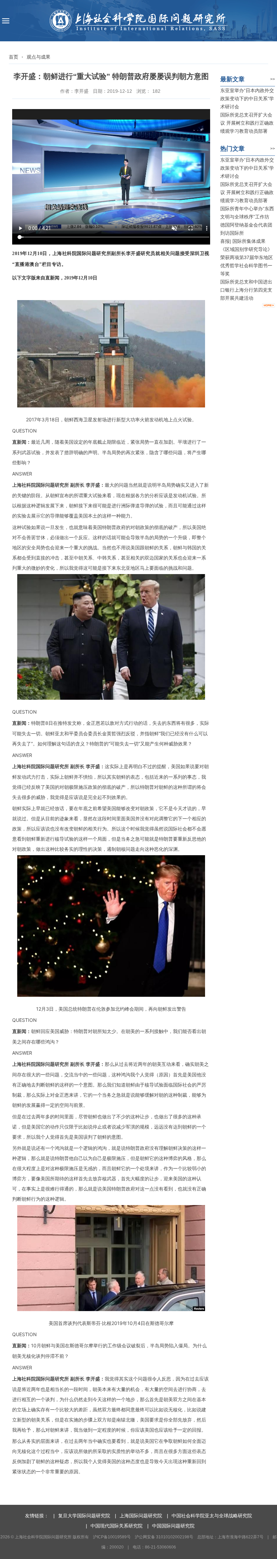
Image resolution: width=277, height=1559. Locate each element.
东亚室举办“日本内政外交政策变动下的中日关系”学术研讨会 (247, 98)
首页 (13, 57)
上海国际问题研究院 (141, 1515)
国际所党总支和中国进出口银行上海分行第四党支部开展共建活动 (246, 290)
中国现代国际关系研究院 (117, 1526)
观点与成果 (38, 57)
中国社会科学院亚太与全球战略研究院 (212, 1515)
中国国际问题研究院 (173, 1526)
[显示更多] (268, 305)
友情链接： (37, 1515)
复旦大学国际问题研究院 (84, 1515)
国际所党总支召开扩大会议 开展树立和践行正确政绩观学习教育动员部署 (247, 123)
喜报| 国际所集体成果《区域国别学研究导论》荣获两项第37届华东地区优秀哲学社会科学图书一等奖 (246, 257)
